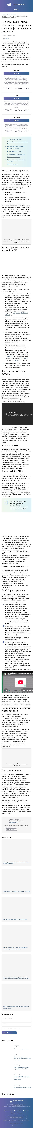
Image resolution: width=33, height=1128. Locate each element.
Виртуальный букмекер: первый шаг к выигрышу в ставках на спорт (16, 1007)
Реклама (19, 1113)
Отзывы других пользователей (17, 154)
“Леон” (7, 315)
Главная (5, 14)
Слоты (17, 1046)
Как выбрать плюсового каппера (15, 146)
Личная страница (13, 822)
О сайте (13, 1113)
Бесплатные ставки (14, 148)
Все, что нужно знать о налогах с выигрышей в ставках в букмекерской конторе (15, 948)
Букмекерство (11, 14)
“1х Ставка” (24, 313)
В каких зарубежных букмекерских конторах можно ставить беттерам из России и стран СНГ (16, 977)
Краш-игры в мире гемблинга (21, 1049)
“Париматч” (16, 313)
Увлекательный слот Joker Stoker (22, 1087)
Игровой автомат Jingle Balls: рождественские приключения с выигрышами (22, 1078)
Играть (16, 73)
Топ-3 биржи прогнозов (13, 157)
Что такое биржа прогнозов (14, 139)
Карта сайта (17, 1110)
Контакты (26, 1110)
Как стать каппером (12, 164)
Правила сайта (8, 1110)
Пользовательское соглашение (16, 1123)
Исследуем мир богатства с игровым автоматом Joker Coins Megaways (22, 1058)
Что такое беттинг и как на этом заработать (15, 919)
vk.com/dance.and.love (11, 829)
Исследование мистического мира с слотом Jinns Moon (21, 1068)
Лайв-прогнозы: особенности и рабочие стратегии (16, 891)
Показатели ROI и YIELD (15, 151)
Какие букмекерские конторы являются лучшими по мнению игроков (16, 862)
